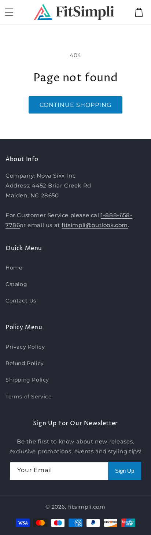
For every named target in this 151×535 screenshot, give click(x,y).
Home (13, 267)
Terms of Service (28, 396)
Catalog (16, 284)
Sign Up (124, 471)
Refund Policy (24, 363)
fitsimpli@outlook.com (95, 225)
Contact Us (20, 300)
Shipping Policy (27, 379)
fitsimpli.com (87, 507)
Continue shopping (75, 104)
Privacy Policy (25, 346)
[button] (9, 12)
